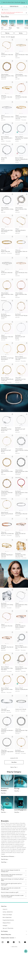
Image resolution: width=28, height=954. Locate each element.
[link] (14, 871)
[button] (1, 6)
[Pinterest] (14, 942)
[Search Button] (2, 9)
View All (13, 36)
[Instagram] (3, 942)
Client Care (3, 906)
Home (2, 29)
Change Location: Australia (7, 937)
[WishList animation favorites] (24, 6)
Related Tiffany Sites (6, 934)
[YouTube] (25, 942)
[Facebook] (8, 942)
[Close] (26, 13)
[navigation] (1, 6)
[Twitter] (19, 942)
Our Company (4, 931)
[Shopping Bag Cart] (26, 6)
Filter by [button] (7, 33)
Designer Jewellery (7, 29)
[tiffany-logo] (14, 7)
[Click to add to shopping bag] (12, 39)
